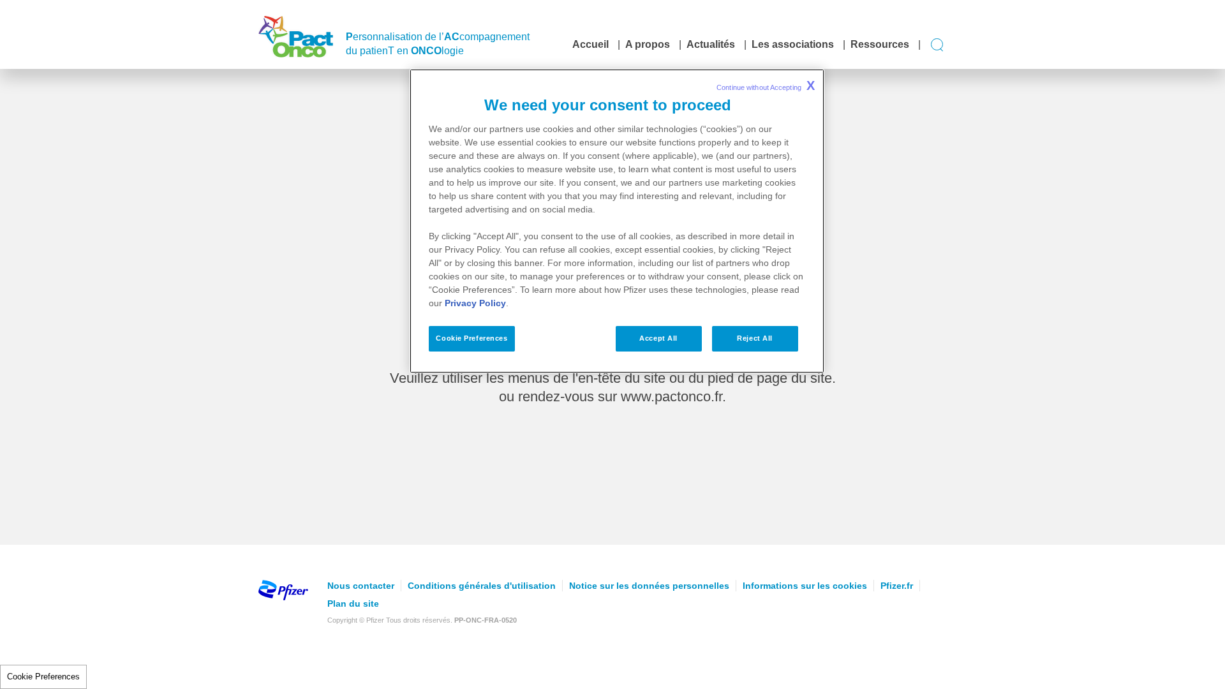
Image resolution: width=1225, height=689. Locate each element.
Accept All (658, 338)
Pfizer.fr (896, 586)
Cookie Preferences (43, 676)
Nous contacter (360, 586)
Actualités (711, 44)
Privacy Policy (475, 303)
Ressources (879, 44)
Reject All (755, 338)
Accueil (590, 44)
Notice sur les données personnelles (649, 586)
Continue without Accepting (765, 85)
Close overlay (881, 424)
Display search (937, 45)
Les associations (793, 44)
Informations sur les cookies (805, 586)
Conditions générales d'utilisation (482, 586)
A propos (647, 44)
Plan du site (353, 603)
